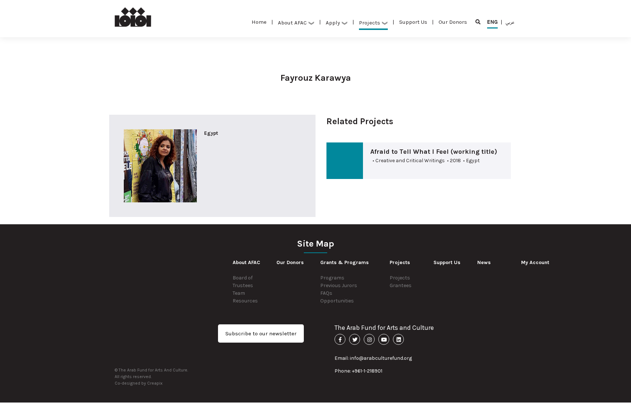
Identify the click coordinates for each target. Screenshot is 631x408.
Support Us (413, 22)
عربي (510, 22)
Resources (245, 301)
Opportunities (337, 301)
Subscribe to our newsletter (261, 333)
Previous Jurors (338, 285)
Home (259, 22)
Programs (332, 278)
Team (239, 293)
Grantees (401, 285)
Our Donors (453, 22)
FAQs (326, 293)
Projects (400, 278)
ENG (492, 22)
